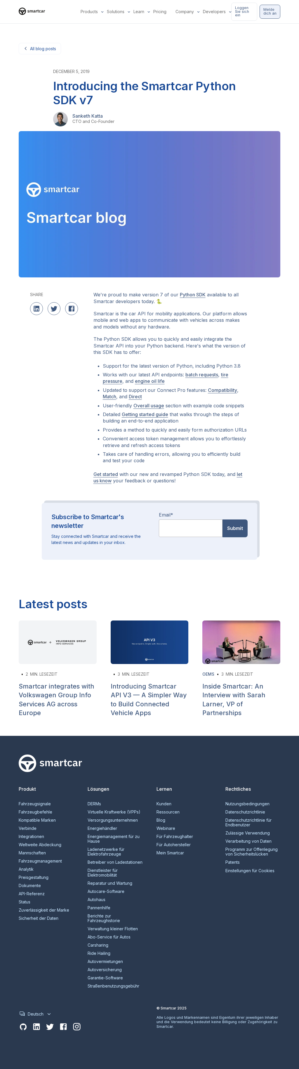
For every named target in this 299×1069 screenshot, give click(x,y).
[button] (90, 11)
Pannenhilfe (99, 907)
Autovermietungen (105, 961)
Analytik (26, 869)
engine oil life (150, 381)
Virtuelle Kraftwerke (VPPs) (114, 812)
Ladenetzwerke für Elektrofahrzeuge (106, 851)
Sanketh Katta (87, 116)
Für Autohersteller (174, 844)
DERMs (94, 804)
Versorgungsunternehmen (113, 820)
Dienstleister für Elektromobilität (103, 872)
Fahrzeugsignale (35, 804)
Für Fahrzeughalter (175, 836)
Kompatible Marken (37, 820)
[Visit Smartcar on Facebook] (63, 1027)
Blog (161, 820)
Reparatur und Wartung (110, 883)
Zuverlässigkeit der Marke (44, 910)
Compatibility (222, 390)
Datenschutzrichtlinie (245, 812)
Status (24, 902)
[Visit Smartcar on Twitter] (50, 1027)
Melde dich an (270, 11)
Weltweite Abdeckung (40, 844)
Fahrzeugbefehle (35, 812)
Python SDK (193, 295)
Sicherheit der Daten (38, 918)
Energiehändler (102, 828)
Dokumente (30, 885)
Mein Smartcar (170, 853)
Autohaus (96, 899)
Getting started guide (145, 414)
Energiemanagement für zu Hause (114, 839)
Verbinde (27, 828)
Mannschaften (32, 853)
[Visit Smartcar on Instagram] (76, 1027)
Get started (105, 474)
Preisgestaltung (33, 877)
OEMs (208, 674)
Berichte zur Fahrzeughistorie (104, 918)
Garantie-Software (105, 978)
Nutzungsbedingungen (247, 804)
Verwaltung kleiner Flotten (113, 929)
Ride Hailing (99, 953)
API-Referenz (32, 893)
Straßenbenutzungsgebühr (113, 986)
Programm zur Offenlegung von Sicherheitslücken (251, 851)
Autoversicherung (105, 969)
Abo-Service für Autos (109, 937)
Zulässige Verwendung (247, 833)
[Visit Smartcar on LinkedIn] (36, 1027)
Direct (135, 396)
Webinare (166, 828)
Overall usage (148, 406)
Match (109, 396)
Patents (232, 862)
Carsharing (98, 945)
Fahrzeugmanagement (40, 861)
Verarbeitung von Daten (248, 841)
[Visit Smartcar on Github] (23, 1027)
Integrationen (31, 836)
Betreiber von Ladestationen (115, 862)
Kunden (164, 804)
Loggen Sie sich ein (242, 12)
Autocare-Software (106, 891)
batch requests (201, 375)
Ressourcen (168, 812)
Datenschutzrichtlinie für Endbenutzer (248, 822)
